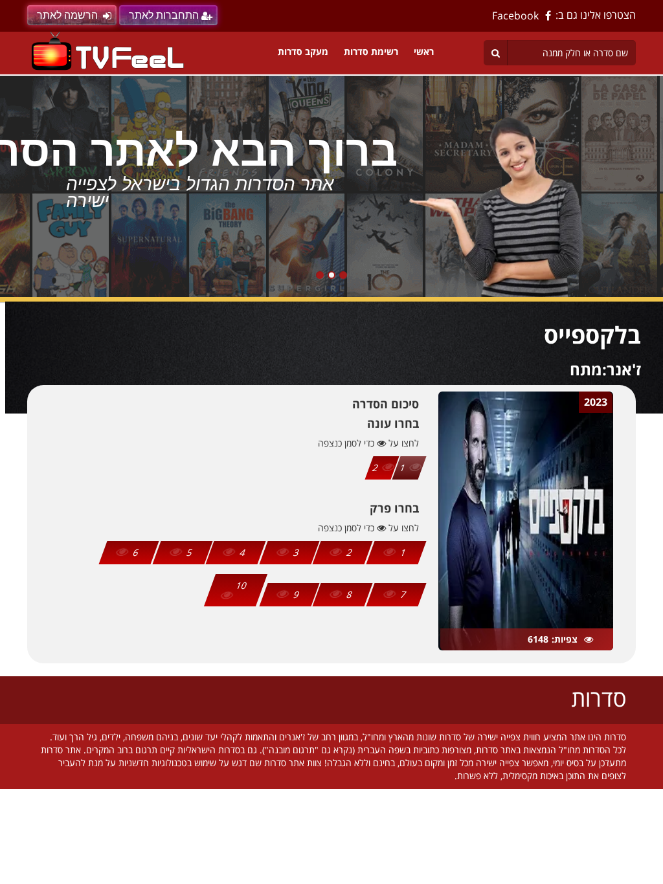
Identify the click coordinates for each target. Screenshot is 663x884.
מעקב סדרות (303, 51)
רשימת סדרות (371, 51)
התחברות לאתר (164, 15)
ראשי (424, 51)
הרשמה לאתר (67, 15)
